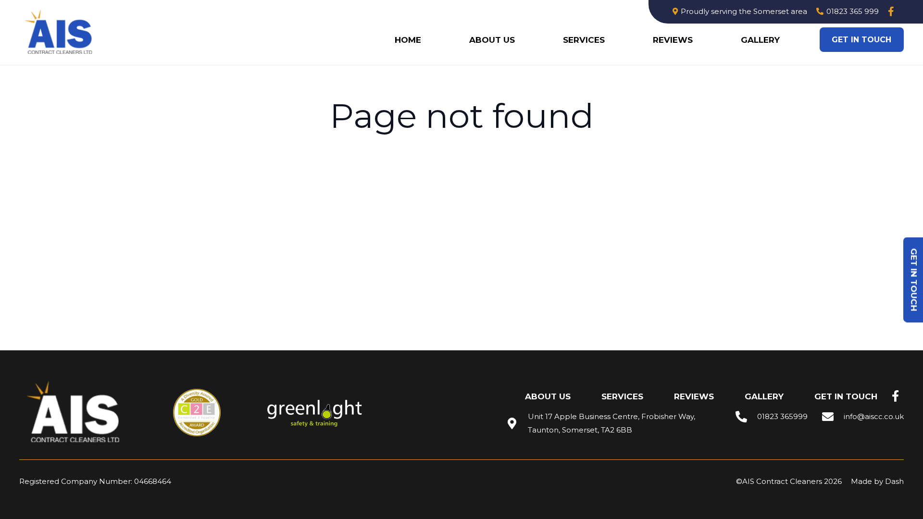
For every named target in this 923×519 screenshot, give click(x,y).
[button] (610, 40)
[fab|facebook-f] (895, 396)
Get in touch (845, 396)
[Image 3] (59, 32)
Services (622, 396)
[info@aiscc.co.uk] (833, 416)
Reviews (694, 396)
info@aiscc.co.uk (874, 416)
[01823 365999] (746, 416)
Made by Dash (877, 481)
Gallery (764, 396)
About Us (548, 396)
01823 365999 (782, 416)
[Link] (891, 11)
